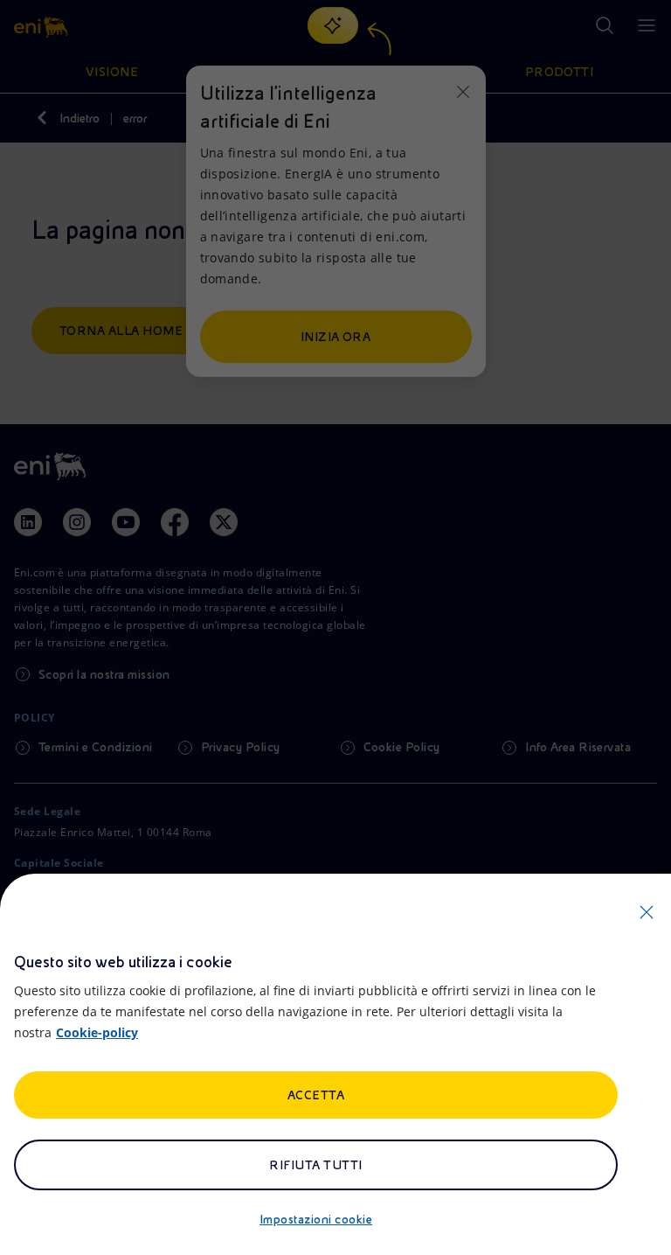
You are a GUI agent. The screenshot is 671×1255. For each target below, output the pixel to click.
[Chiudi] (646, 912)
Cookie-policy (97, 1032)
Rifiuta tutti (315, 1165)
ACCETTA (315, 1095)
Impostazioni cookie (315, 1219)
